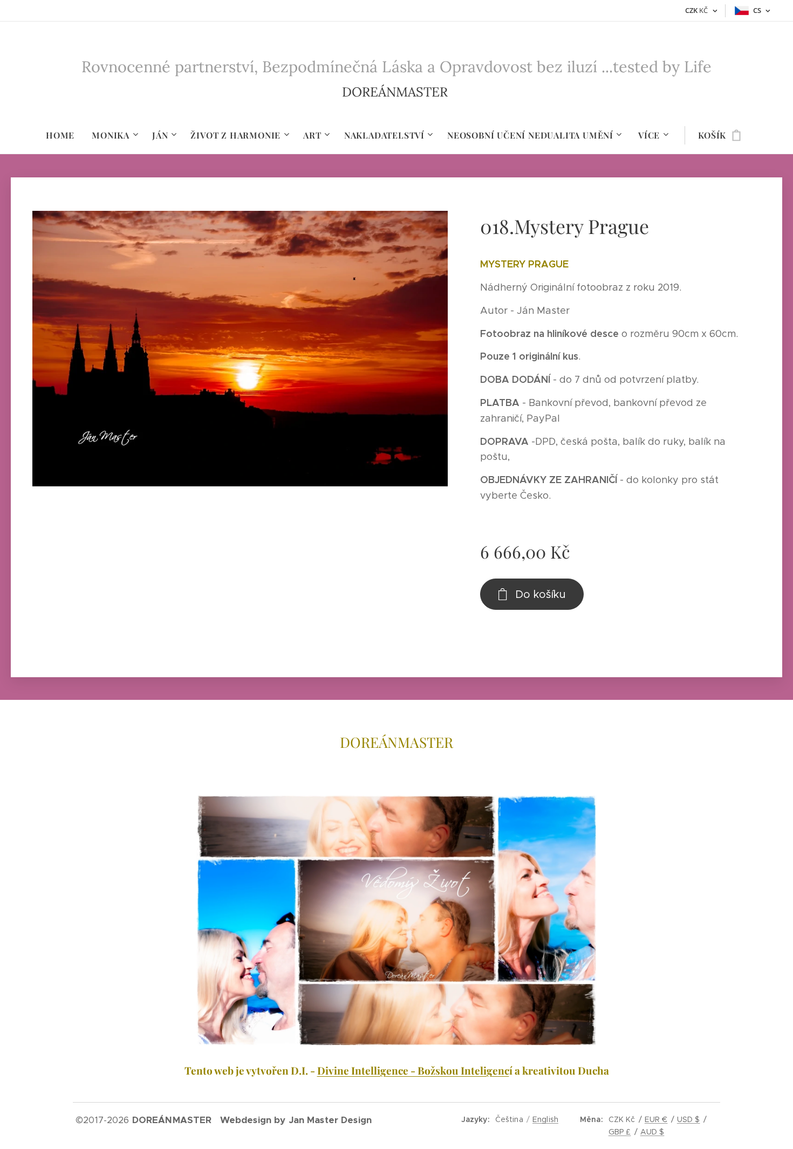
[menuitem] (64, 135)
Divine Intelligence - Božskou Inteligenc (413, 1070)
